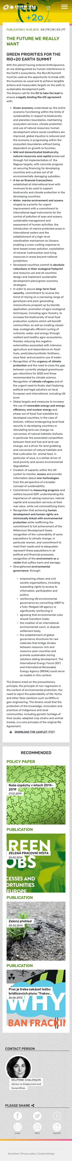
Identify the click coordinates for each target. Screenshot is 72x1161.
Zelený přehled (20, 921)
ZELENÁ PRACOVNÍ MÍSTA (29, 853)
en (42, 29)
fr (47, 29)
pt (63, 29)
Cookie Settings (46, 1153)
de (53, 29)
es (58, 29)
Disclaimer (13, 1153)
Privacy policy (28, 1153)
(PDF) (35, 731)
